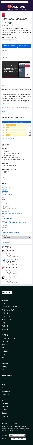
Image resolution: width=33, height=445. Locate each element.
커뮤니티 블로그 (7, 319)
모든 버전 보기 (6, 227)
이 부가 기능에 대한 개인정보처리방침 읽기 (14, 223)
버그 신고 (5, 326)
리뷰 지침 (5, 329)
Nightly (4, 366)
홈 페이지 (4, 189)
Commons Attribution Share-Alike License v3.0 (15, 428)
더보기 (3, 111)
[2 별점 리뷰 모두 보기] (16, 132)
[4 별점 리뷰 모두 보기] (16, 127)
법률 (16, 423)
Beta (3, 370)
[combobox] (14, 2)
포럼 (3, 323)
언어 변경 (4, 435)
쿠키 (11, 423)
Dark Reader (9, 250)
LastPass (10, 25)
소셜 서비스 (18, 213)
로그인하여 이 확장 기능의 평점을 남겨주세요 (16, 122)
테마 (16, 9)
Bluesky (4, 413)
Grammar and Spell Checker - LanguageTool (15, 260)
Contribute (6, 391)
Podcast (5, 416)
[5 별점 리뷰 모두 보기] (16, 125)
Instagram (5, 403)
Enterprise (5, 379)
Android (5, 351)
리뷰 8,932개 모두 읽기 (8, 138)
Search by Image (11, 267)
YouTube (5, 407)
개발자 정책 (6, 316)
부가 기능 (5, 300)
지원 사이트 (5, 191)
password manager (7, 232)
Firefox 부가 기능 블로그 (10, 307)
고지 (7, 426)
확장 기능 (10, 9)
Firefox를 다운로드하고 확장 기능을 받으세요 (17, 46)
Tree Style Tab (10, 277)
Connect (5, 388)
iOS (3, 348)
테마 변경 (4, 438)
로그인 (30, 2)
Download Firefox (8, 338)
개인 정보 (4, 423)
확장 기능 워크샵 (8, 310)
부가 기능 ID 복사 (8, 194)
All (3, 357)
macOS (4, 345)
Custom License (7, 218)
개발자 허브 (6, 313)
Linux (4, 354)
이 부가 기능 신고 (6, 242)
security (16, 232)
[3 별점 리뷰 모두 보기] (16, 130)
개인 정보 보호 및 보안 (8, 213)
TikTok (4, 410)
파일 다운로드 (6, 50)
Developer (5, 394)
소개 (3, 303)
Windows (5, 341)
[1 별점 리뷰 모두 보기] (16, 135)
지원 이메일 (5, 192)
